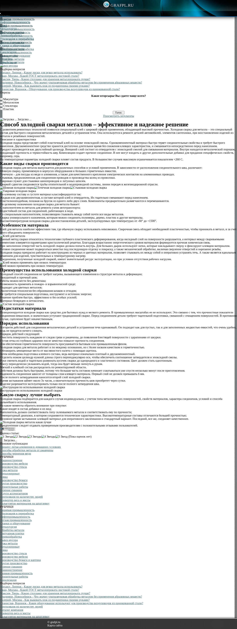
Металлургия (8, 28)
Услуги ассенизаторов (14, 493)
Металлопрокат (10, 473)
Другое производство (13, 483)
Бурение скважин (11, 490)
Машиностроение (11, 460)
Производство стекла (13, 466)
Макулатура (10, 99)
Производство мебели (14, 463)
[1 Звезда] (6, 436)
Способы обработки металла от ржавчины (26, 450)
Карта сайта (54, 625)
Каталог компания (11, 609)
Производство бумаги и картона (20, 560)
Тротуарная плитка (12, 32)
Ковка (4, 476)
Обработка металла (12, 48)
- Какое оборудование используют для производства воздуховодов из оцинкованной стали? (71, 603)
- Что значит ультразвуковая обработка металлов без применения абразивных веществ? (71, 82)
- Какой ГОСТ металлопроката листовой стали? (39, 75)
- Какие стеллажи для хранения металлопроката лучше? (45, 79)
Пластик (8, 109)
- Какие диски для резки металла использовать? (41, 72)
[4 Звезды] (48, 436)
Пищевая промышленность (17, 29)
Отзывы (5, 15)
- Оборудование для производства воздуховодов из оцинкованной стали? (60, 89)
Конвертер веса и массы (15, 500)
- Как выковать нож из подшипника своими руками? (45, 85)
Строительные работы (14, 486)
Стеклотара (10, 105)
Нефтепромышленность (15, 22)
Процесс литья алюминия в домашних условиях (30, 446)
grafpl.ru (122, 5)
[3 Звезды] (34, 436)
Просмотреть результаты (118, 116)
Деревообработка (11, 35)
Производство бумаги (14, 480)
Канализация (8, 52)
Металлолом (11, 102)
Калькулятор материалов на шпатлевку (24, 503)
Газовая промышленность (16, 25)
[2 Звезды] (20, 436)
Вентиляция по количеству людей (21, 496)
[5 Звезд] (62, 436)
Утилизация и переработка (17, 38)
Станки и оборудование (15, 45)
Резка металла (9, 470)
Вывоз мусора (9, 65)
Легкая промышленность (16, 42)
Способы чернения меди (15, 453)
